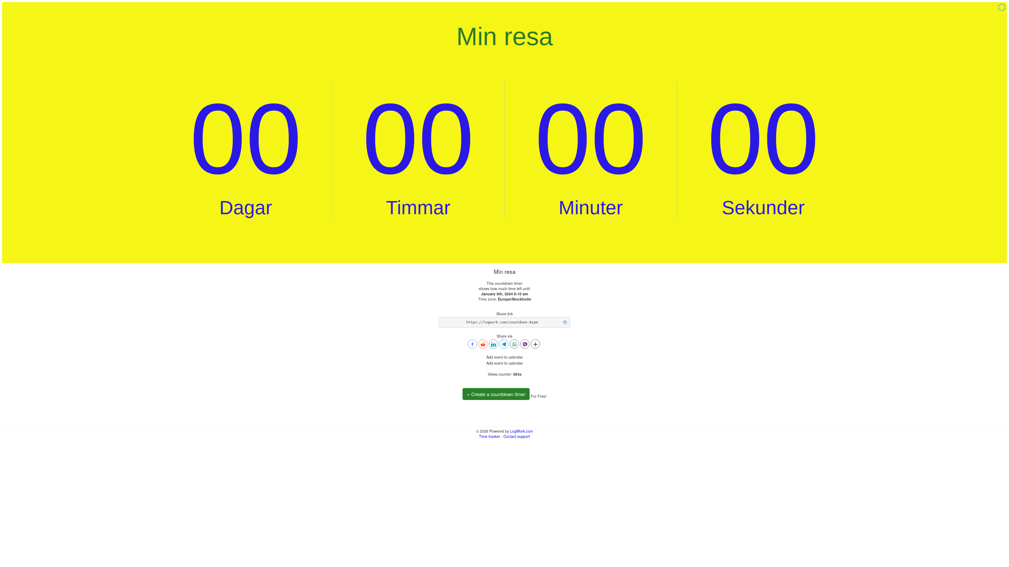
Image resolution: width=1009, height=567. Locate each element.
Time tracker (489, 436)
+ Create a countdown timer (496, 394)
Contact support (516, 436)
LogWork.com (521, 431)
